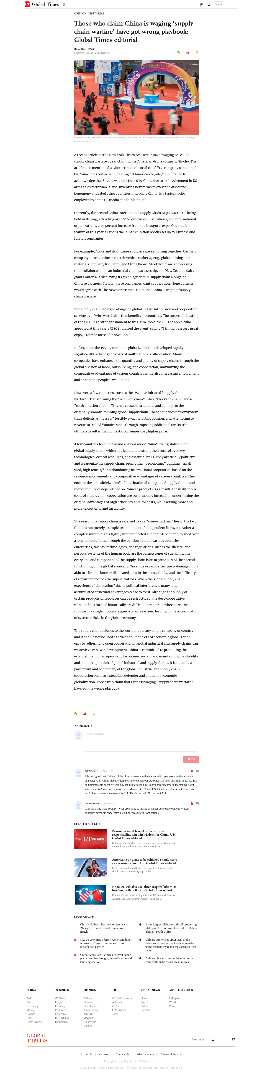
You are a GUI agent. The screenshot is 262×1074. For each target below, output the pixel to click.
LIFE (115, 990)
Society (31, 1002)
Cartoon (88, 1025)
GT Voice (60, 998)
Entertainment (119, 1010)
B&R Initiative (62, 1017)
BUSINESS (62, 990)
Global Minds (91, 1006)
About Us (86, 1054)
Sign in (218, 4)
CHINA (31, 990)
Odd (29, 1017)
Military (30, 1010)
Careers (103, 1054)
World (172, 1002)
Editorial (88, 998)
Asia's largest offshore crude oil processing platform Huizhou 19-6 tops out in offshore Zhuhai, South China (171, 928)
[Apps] (207, 4)
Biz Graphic (61, 1021)
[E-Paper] (201, 4)
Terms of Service (171, 1054)
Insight (59, 1002)
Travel (115, 1013)
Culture (116, 1006)
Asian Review (91, 1010)
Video (144, 998)
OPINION (80, 13)
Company (60, 1013)
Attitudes (117, 1002)
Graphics (145, 1002)
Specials (145, 1010)
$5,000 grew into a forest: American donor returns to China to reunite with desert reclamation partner (106, 943)
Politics (31, 998)
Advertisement (145, 1054)
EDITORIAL (96, 13)
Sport (172, 1006)
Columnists (90, 1021)
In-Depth (174, 998)
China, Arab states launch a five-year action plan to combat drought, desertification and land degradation (106, 958)
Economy (60, 1006)
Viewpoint (89, 1017)
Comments (61, 1010)
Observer (88, 1002)
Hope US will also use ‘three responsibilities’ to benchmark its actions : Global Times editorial (144, 888)
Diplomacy (32, 1006)
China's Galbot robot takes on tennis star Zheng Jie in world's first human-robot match (104, 928)
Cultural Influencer (122, 998)
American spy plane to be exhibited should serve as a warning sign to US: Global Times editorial (144, 861)
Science (31, 1013)
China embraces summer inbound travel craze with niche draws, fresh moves (169, 960)
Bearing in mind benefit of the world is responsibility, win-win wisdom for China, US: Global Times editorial (143, 834)
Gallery (144, 1006)
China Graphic (34, 1021)
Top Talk (88, 1013)
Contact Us (122, 1054)
